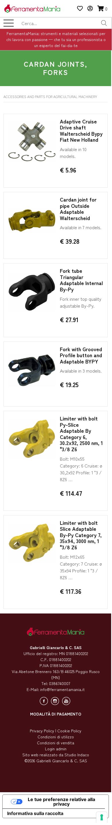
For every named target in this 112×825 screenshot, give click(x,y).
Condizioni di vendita (55, 742)
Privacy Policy (42, 730)
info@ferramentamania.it (62, 689)
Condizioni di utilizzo (56, 736)
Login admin (55, 748)
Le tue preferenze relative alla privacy (61, 801)
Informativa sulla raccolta (35, 813)
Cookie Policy (69, 730)
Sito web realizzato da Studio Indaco (55, 754)
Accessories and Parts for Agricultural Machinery (50, 96)
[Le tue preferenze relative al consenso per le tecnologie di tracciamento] (101, 817)
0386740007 (59, 683)
